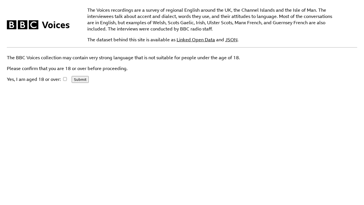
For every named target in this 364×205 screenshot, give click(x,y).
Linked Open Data (196, 39)
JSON (231, 39)
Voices (56, 25)
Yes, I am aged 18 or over (33, 79)
